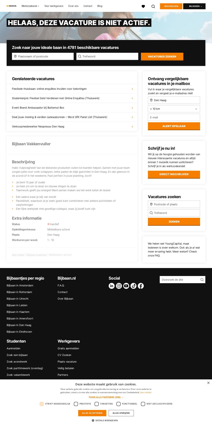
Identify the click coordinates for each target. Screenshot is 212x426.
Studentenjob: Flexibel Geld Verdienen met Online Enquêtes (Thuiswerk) (56, 98)
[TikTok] (134, 286)
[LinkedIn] (112, 286)
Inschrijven (171, 6)
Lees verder (146, 392)
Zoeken (174, 221)
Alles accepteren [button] (92, 413)
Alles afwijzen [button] (121, 413)
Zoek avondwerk (17, 361)
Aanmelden (13, 348)
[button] (106, 397)
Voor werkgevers (53, 5)
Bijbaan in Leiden (17, 305)
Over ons (73, 5)
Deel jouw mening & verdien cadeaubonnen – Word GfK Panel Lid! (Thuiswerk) (59, 117)
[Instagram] (119, 286)
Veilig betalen (66, 368)
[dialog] (106, 402)
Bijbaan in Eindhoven (19, 331)
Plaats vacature (67, 361)
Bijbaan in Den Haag (19, 325)
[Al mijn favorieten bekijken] (143, 6)
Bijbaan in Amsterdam (20, 285)
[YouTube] (127, 286)
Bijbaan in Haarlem (18, 311)
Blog (99, 5)
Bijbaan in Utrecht (17, 298)
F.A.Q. (61, 285)
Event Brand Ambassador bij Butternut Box (38, 107)
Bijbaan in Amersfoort (20, 318)
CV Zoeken (64, 355)
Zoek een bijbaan (17, 355)
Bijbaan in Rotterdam (19, 292)
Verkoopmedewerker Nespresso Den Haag (38, 126)
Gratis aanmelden (68, 348)
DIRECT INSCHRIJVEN (173, 174)
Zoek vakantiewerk (18, 374)
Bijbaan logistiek (36, 254)
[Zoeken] (153, 6)
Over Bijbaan (65, 298)
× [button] (208, 383)
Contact (87, 5)
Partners (63, 374)
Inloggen (194, 6)
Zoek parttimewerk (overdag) (25, 368)
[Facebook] (141, 286)
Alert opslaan (174, 126)
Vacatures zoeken (162, 56)
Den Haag (18, 254)
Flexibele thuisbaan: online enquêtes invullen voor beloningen (49, 88)
